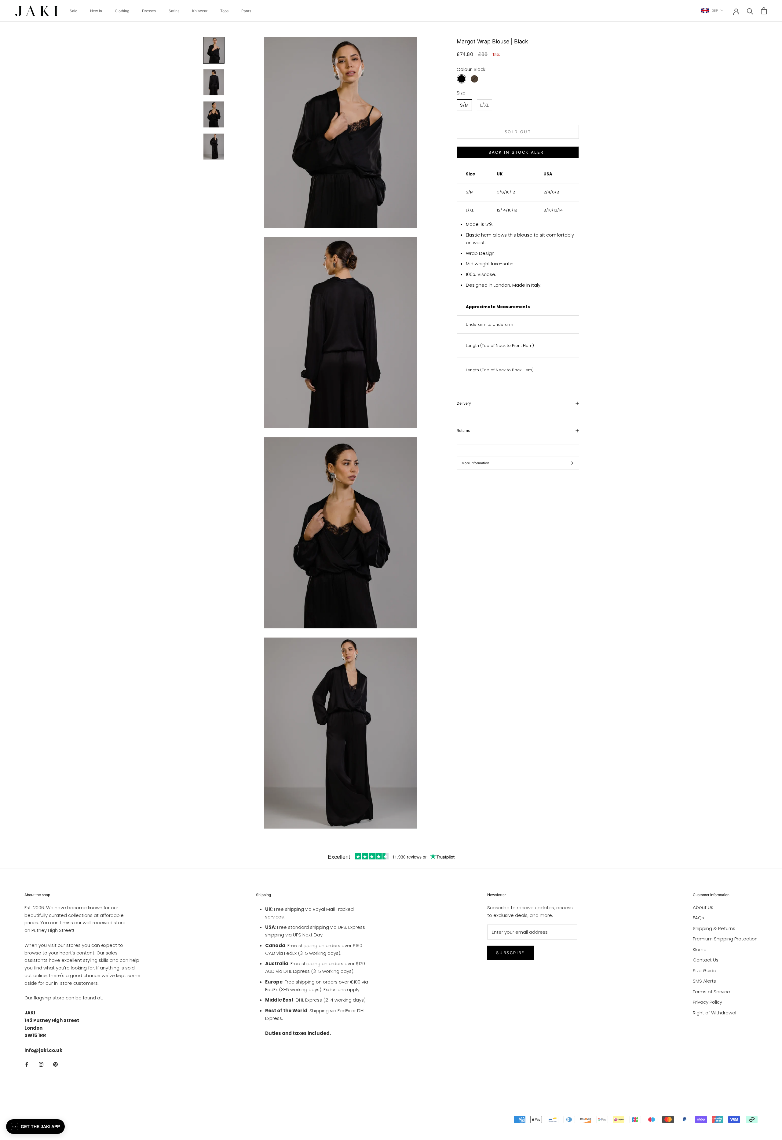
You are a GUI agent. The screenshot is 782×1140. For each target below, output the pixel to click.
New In (96, 11)
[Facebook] (26, 1064)
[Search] (750, 11)
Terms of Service (711, 991)
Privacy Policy (707, 1002)
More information (475, 463)
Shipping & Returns (714, 928)
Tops (224, 11)
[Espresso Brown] (474, 78)
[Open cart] (764, 10)
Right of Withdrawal (714, 1012)
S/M (464, 105)
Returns (463, 430)
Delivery (464, 403)
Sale (73, 11)
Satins (174, 11)
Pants (246, 11)
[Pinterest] (55, 1064)
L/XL (484, 105)
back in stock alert (517, 152)
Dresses (149, 11)
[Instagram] (41, 1064)
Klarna (700, 949)
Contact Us (705, 960)
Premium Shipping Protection (725, 939)
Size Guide (704, 970)
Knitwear (199, 11)
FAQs (698, 917)
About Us (703, 907)
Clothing (122, 11)
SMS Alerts (704, 981)
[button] (35, 1126)
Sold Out (518, 132)
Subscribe (510, 952)
